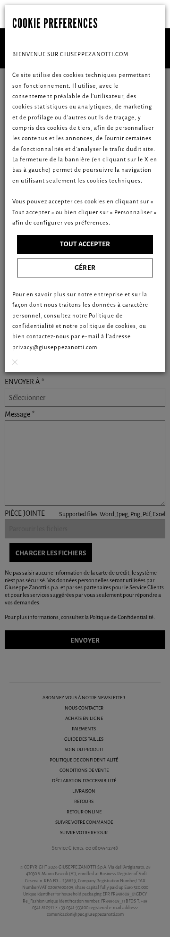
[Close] (14, 362)
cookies (125, 326)
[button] (85, 244)
